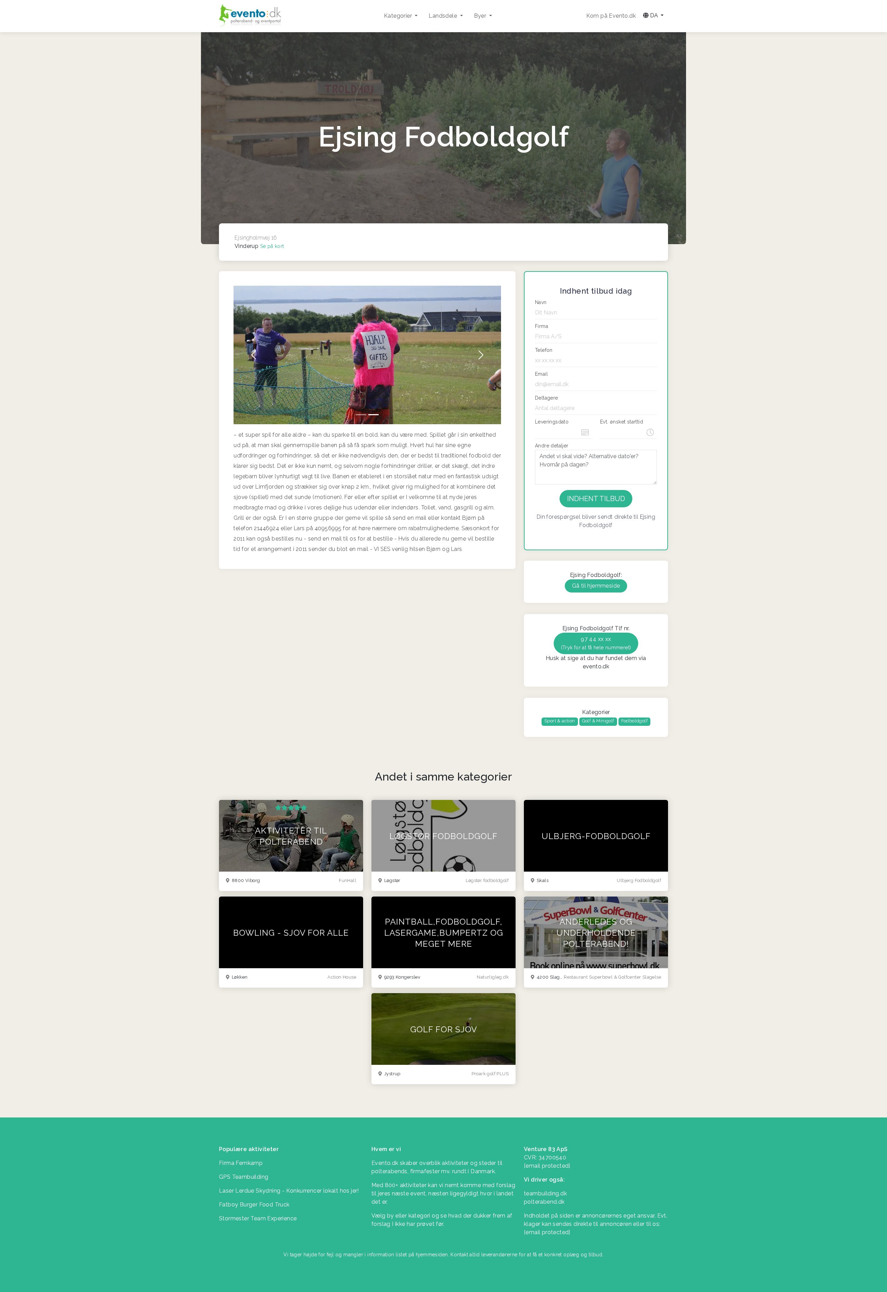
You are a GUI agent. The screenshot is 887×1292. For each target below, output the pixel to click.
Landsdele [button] (443, 15)
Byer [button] (481, 15)
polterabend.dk (544, 1202)
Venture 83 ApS (546, 1149)
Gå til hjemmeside (596, 585)
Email (541, 374)
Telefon (544, 350)
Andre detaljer (552, 445)
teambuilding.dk (545, 1193)
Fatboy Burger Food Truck (254, 1204)
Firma (541, 326)
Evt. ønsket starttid (621, 422)
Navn (541, 302)
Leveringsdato (552, 422)
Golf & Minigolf (598, 720)
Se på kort (272, 246)
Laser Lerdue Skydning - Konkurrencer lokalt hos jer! (289, 1190)
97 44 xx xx (596, 643)
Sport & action (559, 720)
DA (654, 15)
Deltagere (546, 398)
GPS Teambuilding (243, 1177)
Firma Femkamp (241, 1163)
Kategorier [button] (398, 15)
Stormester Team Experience (258, 1218)
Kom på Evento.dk (611, 15)
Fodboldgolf (634, 720)
